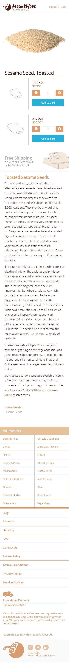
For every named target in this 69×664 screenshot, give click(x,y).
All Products (12, 431)
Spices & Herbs (11, 495)
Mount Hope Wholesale (19, 8)
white (8, 394)
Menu (53, 6)
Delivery (8, 530)
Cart (63, 6)
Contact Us (10, 547)
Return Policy (12, 556)
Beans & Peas (10, 438)
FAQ (6, 538)
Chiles (6, 446)
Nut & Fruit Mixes (13, 478)
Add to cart (48, 102)
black (39, 390)
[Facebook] (38, 647)
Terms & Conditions (15, 564)
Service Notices (13, 582)
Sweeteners (9, 503)
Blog (5, 513)
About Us (9, 521)
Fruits (6, 454)
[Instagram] (30, 647)
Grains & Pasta (11, 462)
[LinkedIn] (46, 647)
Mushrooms (10, 470)
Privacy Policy (12, 573)
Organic (7, 487)
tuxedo (49, 390)
